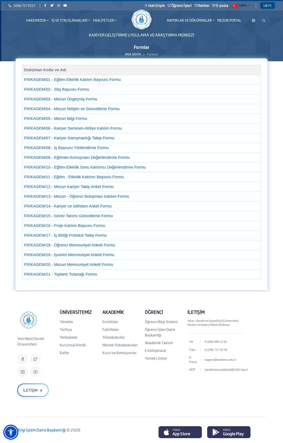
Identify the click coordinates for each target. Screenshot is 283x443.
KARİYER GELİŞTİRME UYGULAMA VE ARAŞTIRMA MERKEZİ (141, 35)
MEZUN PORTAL (229, 20)
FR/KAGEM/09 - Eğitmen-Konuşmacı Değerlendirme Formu (77, 157)
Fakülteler (110, 329)
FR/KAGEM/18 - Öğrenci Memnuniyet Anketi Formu (69, 245)
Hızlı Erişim (156, 5)
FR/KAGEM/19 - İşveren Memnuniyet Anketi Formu (69, 255)
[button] (10, 432)
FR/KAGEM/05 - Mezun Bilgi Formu (55, 118)
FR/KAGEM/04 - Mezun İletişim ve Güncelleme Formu (72, 109)
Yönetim (66, 321)
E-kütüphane (155, 350)
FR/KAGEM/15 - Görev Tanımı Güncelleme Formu (68, 216)
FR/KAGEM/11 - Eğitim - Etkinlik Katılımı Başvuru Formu (74, 177)
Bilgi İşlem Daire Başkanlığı (42, 430)
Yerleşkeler (69, 337)
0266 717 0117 (24, 5)
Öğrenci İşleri (182, 5)
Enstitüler (110, 321)
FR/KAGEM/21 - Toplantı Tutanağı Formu (60, 274)
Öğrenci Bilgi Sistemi (161, 321)
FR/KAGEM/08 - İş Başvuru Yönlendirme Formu (66, 148)
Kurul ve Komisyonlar (119, 352)
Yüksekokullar (113, 337)
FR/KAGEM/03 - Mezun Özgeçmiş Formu (60, 99)
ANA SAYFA (133, 54)
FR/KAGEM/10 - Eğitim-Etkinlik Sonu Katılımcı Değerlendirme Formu (85, 167)
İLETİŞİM (196, 312)
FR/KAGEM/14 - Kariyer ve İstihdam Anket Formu (68, 206)
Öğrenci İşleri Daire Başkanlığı (160, 332)
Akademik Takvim (159, 342)
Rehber (204, 5)
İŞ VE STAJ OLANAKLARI (70, 20)
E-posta (222, 5)
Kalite (64, 352)
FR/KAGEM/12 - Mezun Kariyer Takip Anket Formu (69, 186)
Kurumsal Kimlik (73, 344)
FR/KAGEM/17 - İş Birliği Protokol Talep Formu (65, 235)
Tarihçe (66, 329)
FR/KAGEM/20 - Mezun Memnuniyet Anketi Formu (68, 264)
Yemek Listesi (156, 358)
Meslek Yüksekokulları (120, 344)
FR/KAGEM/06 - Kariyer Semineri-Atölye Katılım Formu (73, 128)
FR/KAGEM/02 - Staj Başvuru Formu (56, 89)
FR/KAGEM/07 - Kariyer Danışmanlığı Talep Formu (69, 138)
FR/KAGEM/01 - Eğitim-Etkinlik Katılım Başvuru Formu (72, 79)
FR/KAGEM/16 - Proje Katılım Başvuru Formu (64, 225)
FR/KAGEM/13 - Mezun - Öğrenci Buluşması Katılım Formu (76, 196)
